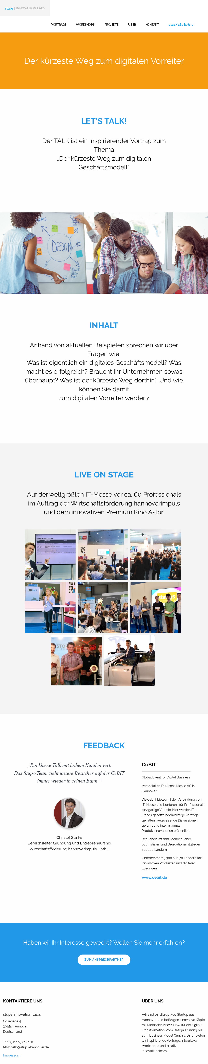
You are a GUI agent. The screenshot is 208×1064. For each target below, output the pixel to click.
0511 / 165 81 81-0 (181, 24)
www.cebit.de (154, 877)
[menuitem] (58, 24)
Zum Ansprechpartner (104, 959)
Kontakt (152, 24)
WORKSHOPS (85, 24)
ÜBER (132, 24)
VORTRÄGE (58, 24)
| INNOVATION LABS (25, 8)
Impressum (11, 1055)
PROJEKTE (111, 24)
